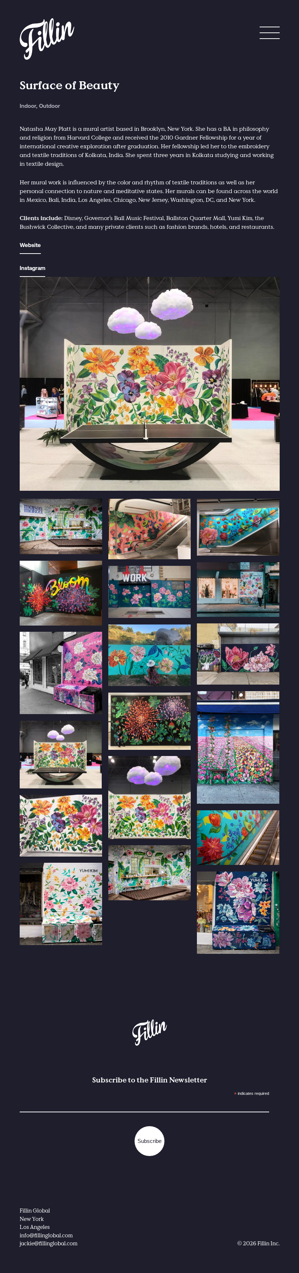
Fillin (47, 39)
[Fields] (238, 747)
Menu (270, 35)
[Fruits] (149, 529)
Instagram (32, 268)
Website (30, 245)
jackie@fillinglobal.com (49, 1243)
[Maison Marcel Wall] (61, 527)
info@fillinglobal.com (46, 1235)
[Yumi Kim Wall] (61, 673)
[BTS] (149, 655)
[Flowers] (149, 592)
